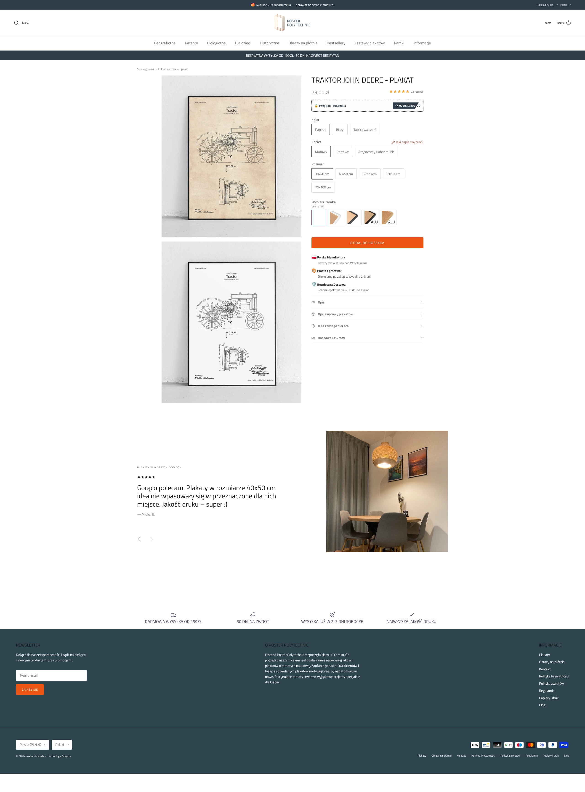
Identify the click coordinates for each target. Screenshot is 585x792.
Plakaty (544, 654)
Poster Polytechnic (36, 756)
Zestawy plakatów (369, 43)
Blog (542, 705)
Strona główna (145, 69)
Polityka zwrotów (551, 683)
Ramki (399, 43)
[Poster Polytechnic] (292, 23)
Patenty (191, 43)
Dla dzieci (243, 43)
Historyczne (269, 43)
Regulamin (547, 690)
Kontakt (544, 669)
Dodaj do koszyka (367, 242)
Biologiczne (216, 43)
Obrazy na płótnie (303, 43)
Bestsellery (336, 43)
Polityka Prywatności (554, 676)
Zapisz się (30, 689)
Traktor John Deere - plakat (173, 69)
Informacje (422, 43)
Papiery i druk (548, 698)
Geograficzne (165, 43)
